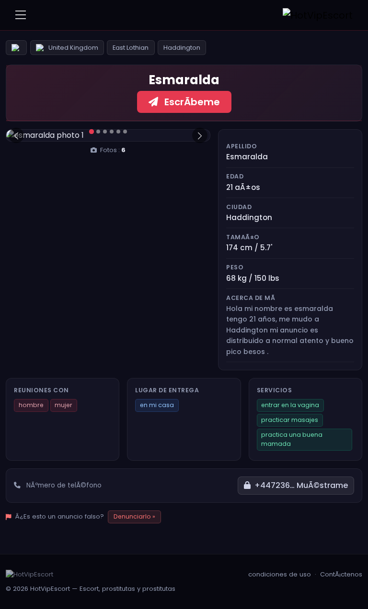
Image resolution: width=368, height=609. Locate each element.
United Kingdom (73, 48)
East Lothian (131, 48)
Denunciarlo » (134, 516)
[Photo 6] (125, 131)
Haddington (181, 48)
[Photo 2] (98, 131)
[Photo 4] (112, 131)
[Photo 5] (118, 131)
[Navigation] (21, 15)
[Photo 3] (105, 131)
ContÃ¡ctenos (341, 574)
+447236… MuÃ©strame (301, 485)
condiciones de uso (279, 574)
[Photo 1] (91, 131)
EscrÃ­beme (191, 102)
